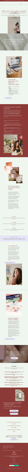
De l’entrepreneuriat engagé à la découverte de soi (12, 371)
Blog (13, 461)
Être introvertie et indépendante (10, 374)
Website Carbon (16, 465)
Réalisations (14, 460)
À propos (14, 459)
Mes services (14, 458)
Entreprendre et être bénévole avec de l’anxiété (12, 384)
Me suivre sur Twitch (14, 413)
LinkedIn (7, 448)
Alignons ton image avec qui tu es (10, 262)
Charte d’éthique (9, 468)
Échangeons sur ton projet (20, 0)
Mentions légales (13, 468)
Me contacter (13, 462)
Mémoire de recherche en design (9, 127)
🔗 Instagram (4, 448)
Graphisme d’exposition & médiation (14, 463)
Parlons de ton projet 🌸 (14, 439)
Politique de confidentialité (18, 468)
